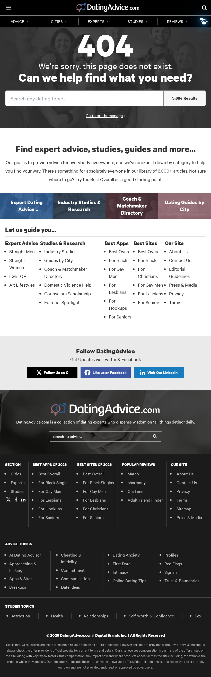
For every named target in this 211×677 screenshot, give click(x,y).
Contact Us (180, 260)
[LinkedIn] (23, 499)
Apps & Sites (20, 578)
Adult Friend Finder (145, 500)
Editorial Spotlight (62, 302)
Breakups (17, 587)
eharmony (137, 482)
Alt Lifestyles (22, 285)
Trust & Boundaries (181, 580)
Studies (135, 21)
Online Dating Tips (129, 580)
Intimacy (120, 572)
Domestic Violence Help (67, 285)
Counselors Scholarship (67, 293)
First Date (121, 563)
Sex (198, 615)
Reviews (175, 21)
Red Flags (173, 563)
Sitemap (184, 508)
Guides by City (58, 260)
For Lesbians (150, 293)
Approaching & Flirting (23, 567)
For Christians (95, 508)
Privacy (176, 293)
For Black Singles (53, 482)
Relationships (96, 615)
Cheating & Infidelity (71, 558)
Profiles (171, 555)
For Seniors (120, 316)
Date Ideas (70, 587)
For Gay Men (150, 285)
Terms (175, 302)
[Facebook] (16, 499)
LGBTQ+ (17, 276)
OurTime (135, 491)
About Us (178, 251)
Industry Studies (60, 251)
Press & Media (183, 285)
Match (133, 473)
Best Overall (121, 251)
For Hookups (50, 508)
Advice (17, 21)
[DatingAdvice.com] (107, 8)
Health (57, 615)
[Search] (155, 436)
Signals (170, 572)
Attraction (20, 615)
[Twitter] (8, 499)
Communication (75, 578)
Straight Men (22, 251)
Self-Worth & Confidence (151, 615)
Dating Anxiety (126, 555)
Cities (57, 21)
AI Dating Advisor (25, 555)
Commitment (73, 570)
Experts (96, 21)
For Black (118, 260)
